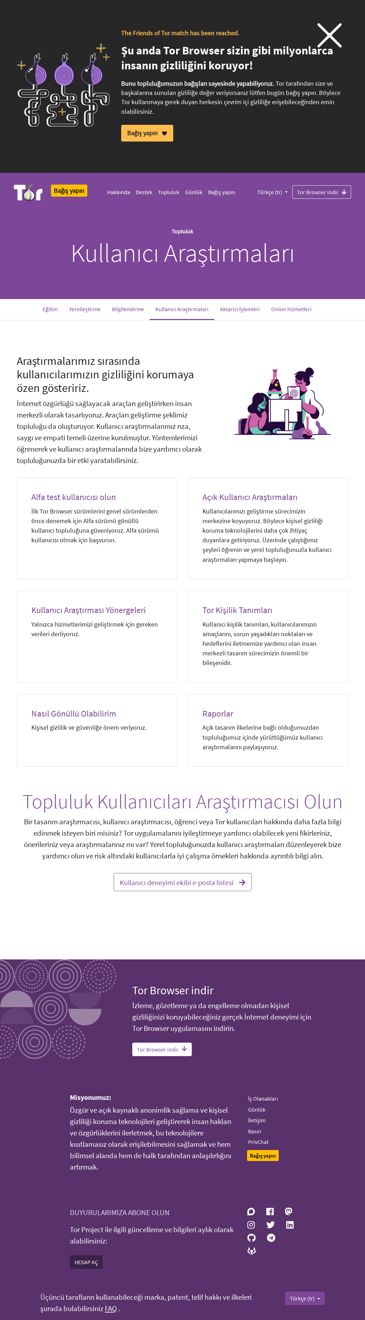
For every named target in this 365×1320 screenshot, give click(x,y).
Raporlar (217, 713)
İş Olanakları (263, 1098)
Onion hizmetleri (291, 309)
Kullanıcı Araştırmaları (184, 309)
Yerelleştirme (85, 309)
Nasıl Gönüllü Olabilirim (73, 713)
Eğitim (50, 309)
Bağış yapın (221, 192)
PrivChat (258, 1141)
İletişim (257, 1120)
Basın (254, 1131)
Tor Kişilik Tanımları (237, 610)
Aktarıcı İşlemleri (240, 309)
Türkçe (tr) (270, 192)
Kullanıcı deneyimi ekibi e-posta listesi (176, 882)
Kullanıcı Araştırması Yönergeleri (88, 610)
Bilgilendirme (128, 309)
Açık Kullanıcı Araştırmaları (250, 496)
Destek (144, 192)
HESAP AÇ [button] (86, 1262)
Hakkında (118, 192)
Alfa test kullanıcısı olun (73, 496)
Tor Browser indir (318, 192)
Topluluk (168, 192)
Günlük (193, 192)
